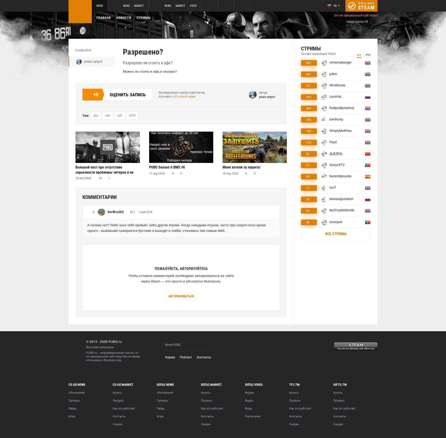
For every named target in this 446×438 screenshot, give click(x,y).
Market (139, 5)
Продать (118, 400)
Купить (117, 393)
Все (359, 55)
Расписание (252, 416)
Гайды (72, 408)
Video (193, 5)
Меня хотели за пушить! (241, 167)
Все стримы (335, 234)
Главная (103, 17)
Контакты (204, 357)
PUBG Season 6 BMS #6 (167, 167)
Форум (249, 393)
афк (95, 115)
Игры (72, 416)
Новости (123, 17)
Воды (248, 408)
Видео (249, 400)
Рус (368, 55)
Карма (170, 357)
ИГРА (132, 115)
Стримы (144, 17)
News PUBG (172, 344)
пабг (108, 115)
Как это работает (124, 408)
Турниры (74, 400)
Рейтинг (186, 357)
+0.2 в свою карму (184, 96)
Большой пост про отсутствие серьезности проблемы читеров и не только (104, 170)
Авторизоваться (181, 296)
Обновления (77, 393)
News (99, 5)
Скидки (117, 424)
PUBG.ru (91, 353)
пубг (120, 115)
